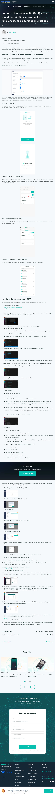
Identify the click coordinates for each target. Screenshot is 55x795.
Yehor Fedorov (12, 32)
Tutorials (30, 767)
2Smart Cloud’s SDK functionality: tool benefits (14, 40)
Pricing (16, 779)
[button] (33, 687)
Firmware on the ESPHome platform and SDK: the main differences (40, 675)
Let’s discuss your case (27, 473)
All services (17, 767)
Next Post (48, 642)
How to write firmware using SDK (11, 43)
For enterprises (18, 782)
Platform (17, 764)
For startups (17, 785)
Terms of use (3, 778)
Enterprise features (32, 779)
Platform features (32, 776)
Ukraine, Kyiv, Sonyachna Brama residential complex (48, 777)
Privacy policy (36, 751)
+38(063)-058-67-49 (46, 771)
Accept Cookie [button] (48, 791)
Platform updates (32, 770)
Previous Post (7, 642)
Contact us (44, 767)
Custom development (19, 776)
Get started (30, 764)
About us (44, 764)
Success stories (31, 782)
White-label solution (19, 770)
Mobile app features (32, 773)
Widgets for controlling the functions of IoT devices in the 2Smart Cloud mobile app (14, 675)
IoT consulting (18, 773)
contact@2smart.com (46, 774)
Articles (29, 785)
